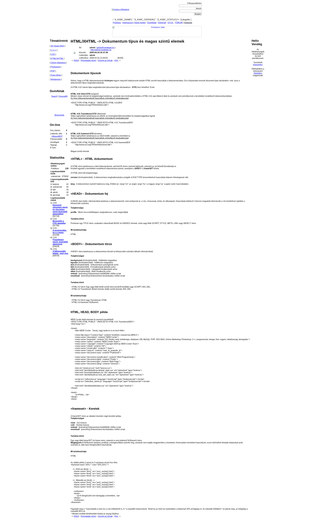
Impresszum (127, 23)
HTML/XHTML (57, 58)
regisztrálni (257, 65)
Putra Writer (56, 75)
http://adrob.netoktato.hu (101, 50)
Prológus (117, 23)
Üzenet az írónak (105, 60)
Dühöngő (162, 23)
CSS (53, 54)
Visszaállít (63, 96)
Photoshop (55, 67)
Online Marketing (58, 63)
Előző (76, 60)
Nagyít (54, 96)
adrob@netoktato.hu (105, 48)
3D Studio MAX (57, 46)
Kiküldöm (258, 73)
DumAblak (151, 23)
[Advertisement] (96, 65)
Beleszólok (59, 115)
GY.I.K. (171, 23)
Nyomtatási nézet (88, 60)
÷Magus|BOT (57, 136)
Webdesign (56, 79)
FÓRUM (178, 23)
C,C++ (53, 50)
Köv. (116, 60)
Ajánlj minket (140, 23)
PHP (53, 71)
